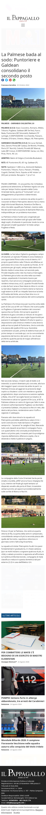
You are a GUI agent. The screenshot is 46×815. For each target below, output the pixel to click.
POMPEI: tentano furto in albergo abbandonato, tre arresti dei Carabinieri (22, 699)
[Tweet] (6, 80)
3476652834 (13, 800)
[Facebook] (2, 80)
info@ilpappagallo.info (15, 803)
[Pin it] (10, 80)
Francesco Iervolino (8, 85)
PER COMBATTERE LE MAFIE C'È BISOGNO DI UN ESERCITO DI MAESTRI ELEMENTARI (21, 655)
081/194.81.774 (25, 800)
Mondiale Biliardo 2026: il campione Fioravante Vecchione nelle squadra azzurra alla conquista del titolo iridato (22, 743)
